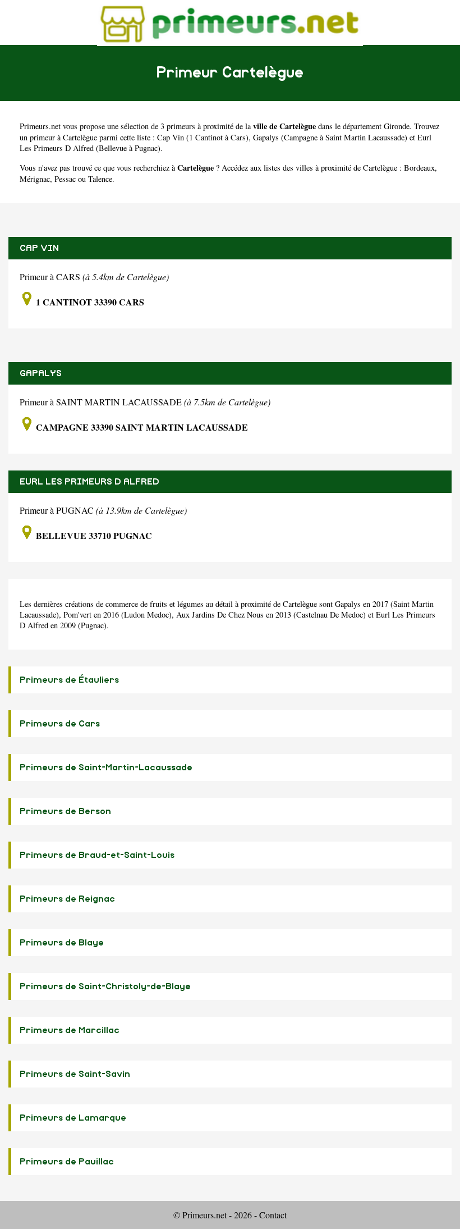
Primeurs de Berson (65, 811)
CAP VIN (39, 248)
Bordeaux (419, 167)
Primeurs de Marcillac (69, 1030)
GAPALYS (41, 373)
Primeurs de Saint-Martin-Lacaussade (106, 767)
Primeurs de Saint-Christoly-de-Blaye (105, 986)
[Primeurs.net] (230, 22)
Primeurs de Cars (60, 723)
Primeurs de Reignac (67, 898)
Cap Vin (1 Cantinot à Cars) (203, 137)
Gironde (397, 126)
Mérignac (35, 178)
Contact (273, 1215)
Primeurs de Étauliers (69, 679)
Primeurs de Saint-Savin (75, 1074)
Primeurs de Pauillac (67, 1161)
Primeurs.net (40, 126)
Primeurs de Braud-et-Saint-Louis (97, 855)
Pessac (65, 178)
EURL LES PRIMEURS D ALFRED (89, 481)
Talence (100, 178)
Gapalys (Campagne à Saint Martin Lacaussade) (330, 137)
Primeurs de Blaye (62, 942)
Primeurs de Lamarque (73, 1117)
